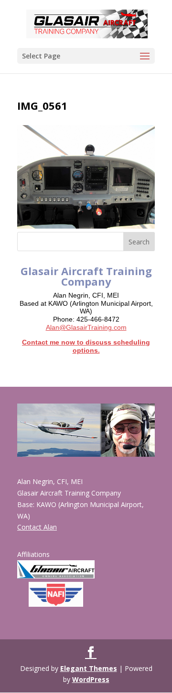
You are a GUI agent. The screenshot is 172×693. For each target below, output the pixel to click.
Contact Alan (37, 526)
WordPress (90, 679)
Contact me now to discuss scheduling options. (86, 346)
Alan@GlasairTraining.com (86, 327)
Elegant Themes (88, 668)
